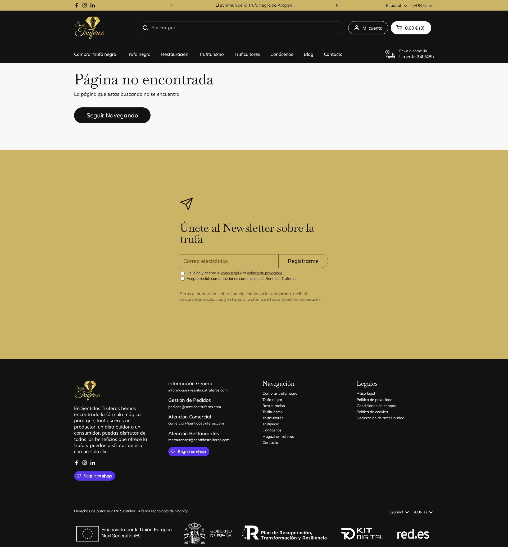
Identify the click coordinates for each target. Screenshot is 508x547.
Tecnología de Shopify (169, 511)
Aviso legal (366, 393)
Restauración (273, 405)
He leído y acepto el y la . (234, 273)
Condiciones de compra (376, 405)
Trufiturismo (272, 411)
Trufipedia (270, 424)
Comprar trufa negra (279, 393)
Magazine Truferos (278, 436)
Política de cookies (372, 411)
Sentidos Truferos (135, 511)
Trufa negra (272, 399)
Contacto (270, 442)
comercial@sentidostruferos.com (196, 423)
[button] (411, 27)
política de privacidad (265, 273)
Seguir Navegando (112, 115)
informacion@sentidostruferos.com (198, 390)
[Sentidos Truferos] (89, 28)
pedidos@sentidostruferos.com (194, 406)
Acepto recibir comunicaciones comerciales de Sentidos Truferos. (240, 278)
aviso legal (230, 273)
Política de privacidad (374, 399)
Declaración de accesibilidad (380, 418)
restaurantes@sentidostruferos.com (198, 439)
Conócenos (272, 430)
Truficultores (272, 418)
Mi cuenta (372, 28)
